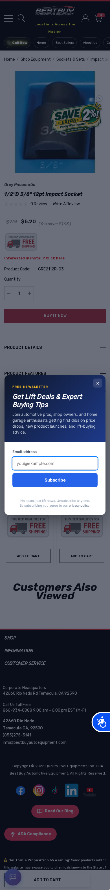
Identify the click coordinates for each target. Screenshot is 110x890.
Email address (24, 451)
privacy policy (79, 506)
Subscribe (55, 480)
